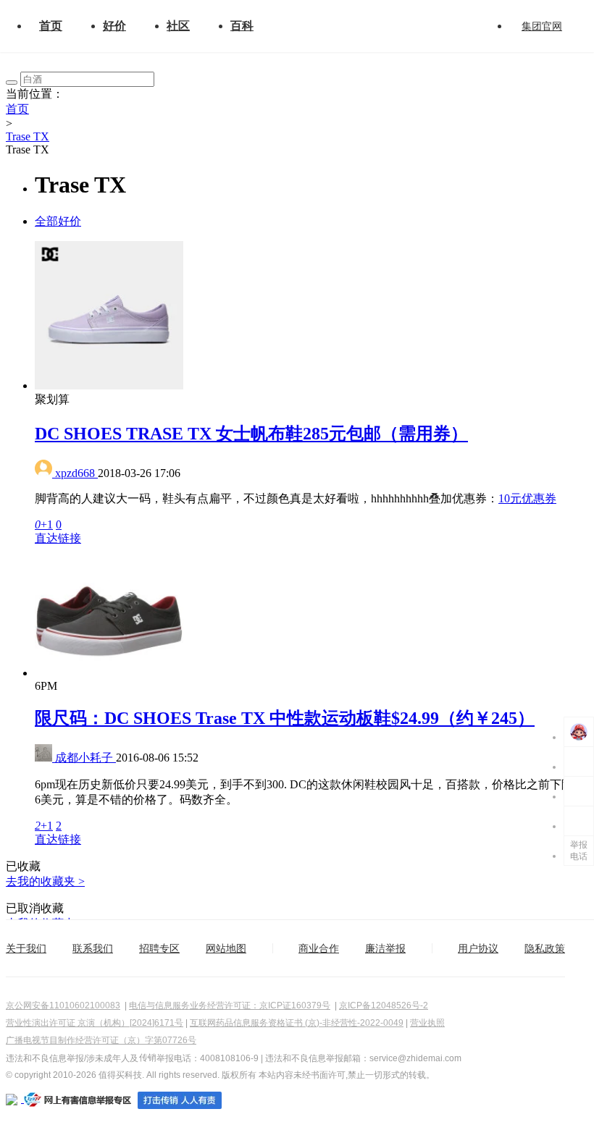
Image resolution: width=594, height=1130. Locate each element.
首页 (50, 26)
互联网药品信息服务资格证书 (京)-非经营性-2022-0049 (296, 1023)
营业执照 (427, 1023)
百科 (242, 26)
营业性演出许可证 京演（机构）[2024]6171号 (94, 1023)
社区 (178, 26)
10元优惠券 (527, 498)
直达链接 (58, 538)
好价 (114, 26)
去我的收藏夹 (45, 881)
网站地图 (226, 948)
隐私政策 (544, 948)
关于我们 (26, 948)
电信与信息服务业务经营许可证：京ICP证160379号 (229, 1005)
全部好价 (58, 221)
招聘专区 (159, 948)
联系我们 (92, 948)
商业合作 (318, 948)
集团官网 (542, 26)
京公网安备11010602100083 (63, 1005)
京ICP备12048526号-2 (383, 1005)
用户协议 (478, 948)
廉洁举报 (385, 948)
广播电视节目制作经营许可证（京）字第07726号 (101, 1040)
